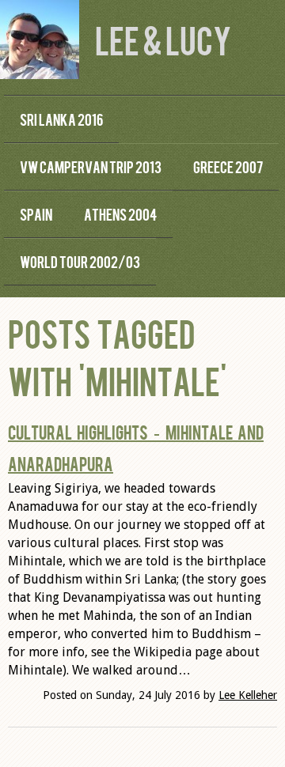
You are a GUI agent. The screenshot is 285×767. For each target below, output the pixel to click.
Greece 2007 (228, 166)
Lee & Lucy (163, 39)
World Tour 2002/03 (80, 261)
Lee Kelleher (247, 695)
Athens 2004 (120, 214)
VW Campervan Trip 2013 (91, 166)
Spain (36, 214)
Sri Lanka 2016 (61, 119)
